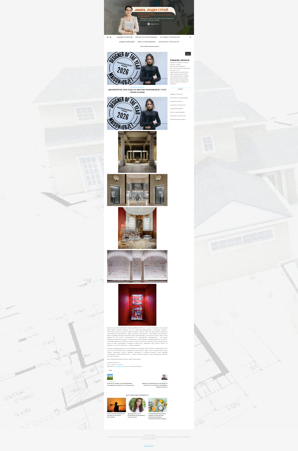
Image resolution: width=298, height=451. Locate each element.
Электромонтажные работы (149, 46)
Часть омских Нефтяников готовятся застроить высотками (116, 415)
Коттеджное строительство (170, 37)
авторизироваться (118, 366)
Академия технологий (124, 37)
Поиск (188, 54)
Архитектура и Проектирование (146, 37)
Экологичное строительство (169, 42)
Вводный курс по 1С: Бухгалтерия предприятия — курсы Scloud (137, 415)
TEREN (110, 370)
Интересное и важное (137, 87)
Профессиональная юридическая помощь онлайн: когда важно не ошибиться (179, 81)
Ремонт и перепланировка (147, 42)
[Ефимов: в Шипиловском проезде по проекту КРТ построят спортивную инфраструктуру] (164, 377)
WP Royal (152, 435)
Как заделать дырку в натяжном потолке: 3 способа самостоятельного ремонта (179, 64)
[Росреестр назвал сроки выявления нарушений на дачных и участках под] (110, 377)
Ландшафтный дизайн (127, 42)
